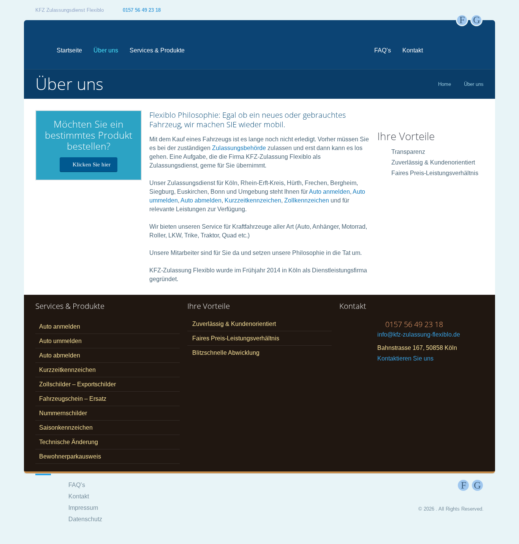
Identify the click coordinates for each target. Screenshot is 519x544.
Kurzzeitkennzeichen (253, 200)
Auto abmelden (201, 200)
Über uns (105, 50)
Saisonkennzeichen (66, 427)
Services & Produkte (157, 50)
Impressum (83, 507)
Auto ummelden (60, 341)
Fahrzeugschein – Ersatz (72, 398)
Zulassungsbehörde (239, 148)
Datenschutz (85, 519)
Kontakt (412, 50)
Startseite (69, 50)
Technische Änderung (68, 442)
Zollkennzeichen (306, 200)
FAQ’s (382, 50)
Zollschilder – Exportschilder (77, 384)
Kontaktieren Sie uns (405, 358)
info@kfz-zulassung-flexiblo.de (418, 334)
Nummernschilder (63, 413)
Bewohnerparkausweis (70, 456)
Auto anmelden (329, 191)
